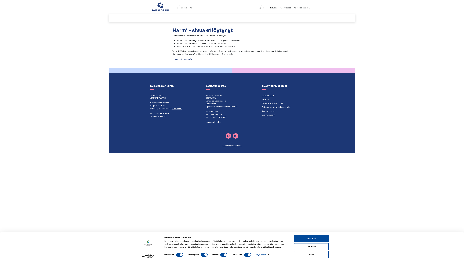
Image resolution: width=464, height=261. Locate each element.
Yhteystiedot (285, 8)
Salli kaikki (311, 239)
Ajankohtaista (268, 95)
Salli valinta (311, 247)
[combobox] (220, 7)
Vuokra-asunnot (268, 115)
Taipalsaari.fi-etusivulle (182, 59)
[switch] (204, 255)
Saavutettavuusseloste (232, 146)
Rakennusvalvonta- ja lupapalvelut (276, 107)
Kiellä (311, 255)
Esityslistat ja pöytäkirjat (272, 103)
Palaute (273, 8)
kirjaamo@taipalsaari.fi (160, 113)
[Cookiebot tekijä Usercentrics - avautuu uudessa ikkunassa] (148, 256)
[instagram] (235, 136)
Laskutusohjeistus (213, 122)
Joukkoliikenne (268, 111)
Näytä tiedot (261, 255)
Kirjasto (265, 99)
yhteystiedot (176, 108)
